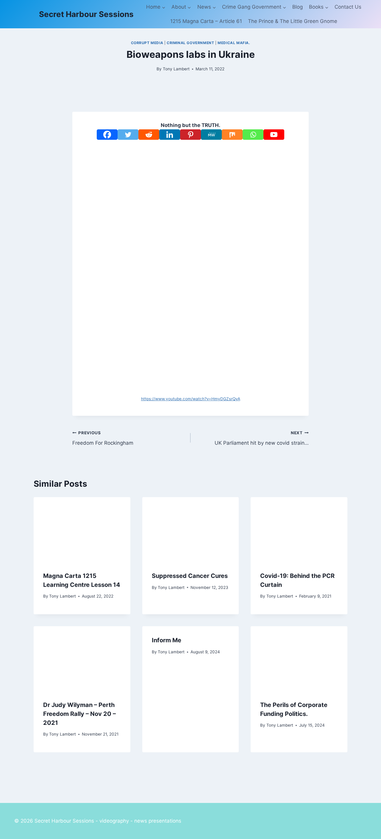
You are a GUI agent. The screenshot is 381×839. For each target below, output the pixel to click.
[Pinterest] (190, 134)
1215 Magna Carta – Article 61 (206, 21)
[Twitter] (128, 134)
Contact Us (348, 7)
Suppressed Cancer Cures (190, 575)
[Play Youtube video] (190, 201)
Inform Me (166, 640)
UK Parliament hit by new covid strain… (262, 438)
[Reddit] (148, 134)
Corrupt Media (147, 43)
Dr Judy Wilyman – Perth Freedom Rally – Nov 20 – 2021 (79, 713)
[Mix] (232, 134)
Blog (297, 7)
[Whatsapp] (253, 134)
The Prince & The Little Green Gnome (292, 21)
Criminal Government (190, 43)
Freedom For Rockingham (102, 438)
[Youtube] (273, 134)
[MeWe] (211, 134)
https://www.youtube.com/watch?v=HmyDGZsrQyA (190, 398)
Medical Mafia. (234, 43)
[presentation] (82, 529)
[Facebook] (107, 134)
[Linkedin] (169, 134)
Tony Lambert (176, 68)
